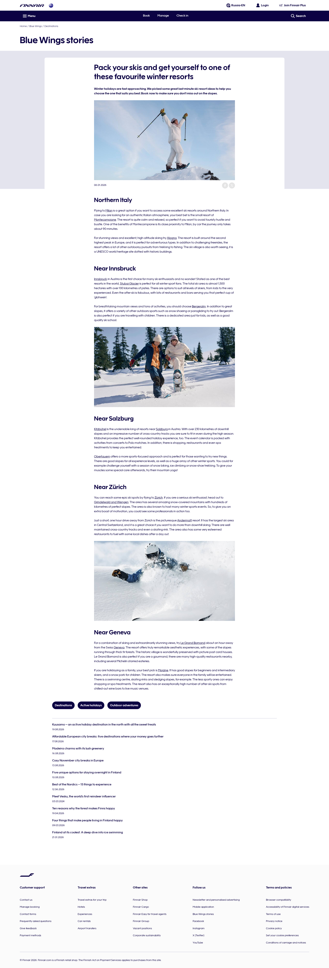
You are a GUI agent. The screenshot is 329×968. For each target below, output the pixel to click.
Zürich (159, 497)
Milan (109, 210)
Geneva (119, 647)
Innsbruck (100, 279)
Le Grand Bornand (192, 643)
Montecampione (105, 219)
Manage (163, 15)
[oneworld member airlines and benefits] (51, 5)
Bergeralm (199, 306)
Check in (182, 15)
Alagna (172, 238)
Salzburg (162, 429)
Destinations (51, 26)
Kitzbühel (100, 429)
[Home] (32, 5)
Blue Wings (35, 26)
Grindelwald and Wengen (111, 502)
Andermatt (184, 520)
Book (146, 15)
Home (23, 26)
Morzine (163, 670)
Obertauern (102, 456)
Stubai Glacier (129, 283)
